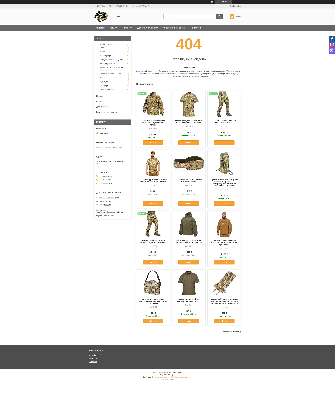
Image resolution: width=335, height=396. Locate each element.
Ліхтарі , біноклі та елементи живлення (111, 69)
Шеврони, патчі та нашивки (111, 74)
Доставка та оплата (147, 28)
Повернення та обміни (174, 28)
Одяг (102, 48)
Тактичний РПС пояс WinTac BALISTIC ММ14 (188, 180)
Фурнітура (104, 82)
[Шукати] (219, 16)
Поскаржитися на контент (161, 377)
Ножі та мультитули (108, 64)
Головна (100, 28)
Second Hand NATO (108, 90)
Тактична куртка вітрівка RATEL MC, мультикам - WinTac (153, 123)
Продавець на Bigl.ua (167, 375)
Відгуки (99, 101)
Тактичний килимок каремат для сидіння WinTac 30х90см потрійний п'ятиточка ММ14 (224, 301)
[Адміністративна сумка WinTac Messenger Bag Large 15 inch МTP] (153, 283)
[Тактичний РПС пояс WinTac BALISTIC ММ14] (188, 163)
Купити (153, 143)
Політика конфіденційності (182, 377)
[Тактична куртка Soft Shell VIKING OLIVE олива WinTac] (188, 224)
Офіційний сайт (95, 355)
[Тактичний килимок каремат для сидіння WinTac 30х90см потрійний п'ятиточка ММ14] (224, 283)
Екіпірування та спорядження (112, 60)
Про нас (128, 28)
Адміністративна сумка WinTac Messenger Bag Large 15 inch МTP (153, 301)
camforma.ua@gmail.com (109, 198)
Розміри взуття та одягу (106, 112)
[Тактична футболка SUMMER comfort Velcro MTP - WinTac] (153, 163)
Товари (113, 28)
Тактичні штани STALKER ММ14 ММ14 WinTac (224, 122)
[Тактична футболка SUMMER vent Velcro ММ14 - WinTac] (188, 104)
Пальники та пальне (199, 76)
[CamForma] (101, 21)
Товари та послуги (104, 44)
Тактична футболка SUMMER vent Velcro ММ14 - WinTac (188, 122)
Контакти (196, 28)
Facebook (93, 358)
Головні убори (105, 56)
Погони (102, 78)
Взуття (102, 52)
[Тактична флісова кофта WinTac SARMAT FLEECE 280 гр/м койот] (224, 224)
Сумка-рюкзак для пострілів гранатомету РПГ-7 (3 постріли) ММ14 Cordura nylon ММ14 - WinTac (224, 182)
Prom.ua (180, 372)
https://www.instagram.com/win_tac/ (109, 212)
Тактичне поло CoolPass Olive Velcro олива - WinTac (189, 300)
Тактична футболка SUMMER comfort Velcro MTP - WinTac (153, 180)
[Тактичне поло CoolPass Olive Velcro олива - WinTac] (188, 283)
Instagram (93, 362)
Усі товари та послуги (230, 332)
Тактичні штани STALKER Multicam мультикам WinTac (153, 241)
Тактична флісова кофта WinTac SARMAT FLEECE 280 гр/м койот (224, 242)
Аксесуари (104, 86)
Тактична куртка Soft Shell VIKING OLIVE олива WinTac (188, 241)
